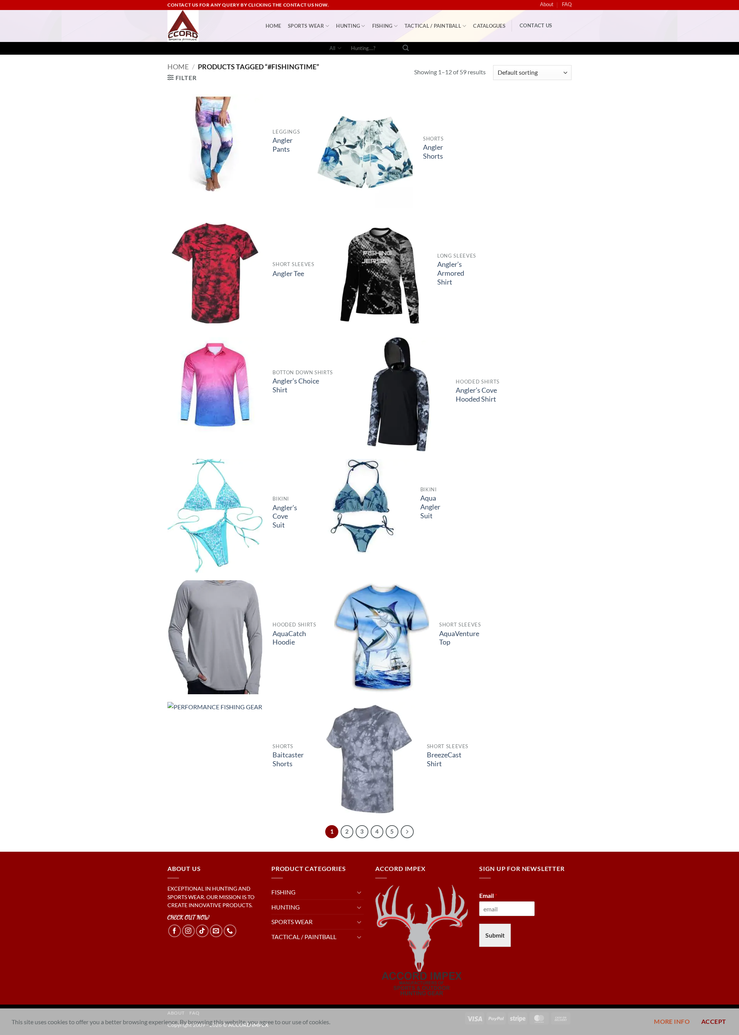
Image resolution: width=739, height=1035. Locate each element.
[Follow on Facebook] (174, 930)
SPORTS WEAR (306, 26)
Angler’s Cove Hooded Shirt (476, 394)
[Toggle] (359, 892)
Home (178, 66)
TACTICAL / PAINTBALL (433, 26)
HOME (273, 26)
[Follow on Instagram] (188, 930)
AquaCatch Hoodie (289, 638)
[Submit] (405, 48)
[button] (181, 77)
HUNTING (348, 26)
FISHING (382, 26)
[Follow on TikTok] (202, 930)
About (546, 4)
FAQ (567, 4)
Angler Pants (283, 144)
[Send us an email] (216, 930)
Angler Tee (288, 274)
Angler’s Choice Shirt (296, 385)
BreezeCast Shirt (444, 759)
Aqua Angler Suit (430, 507)
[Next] (407, 831)
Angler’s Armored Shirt (450, 273)
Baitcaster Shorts (288, 759)
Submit (495, 935)
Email (488, 895)
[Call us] (230, 930)
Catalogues (489, 26)
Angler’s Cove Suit (285, 516)
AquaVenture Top (459, 638)
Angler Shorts (433, 151)
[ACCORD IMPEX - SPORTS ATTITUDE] (210, 26)
